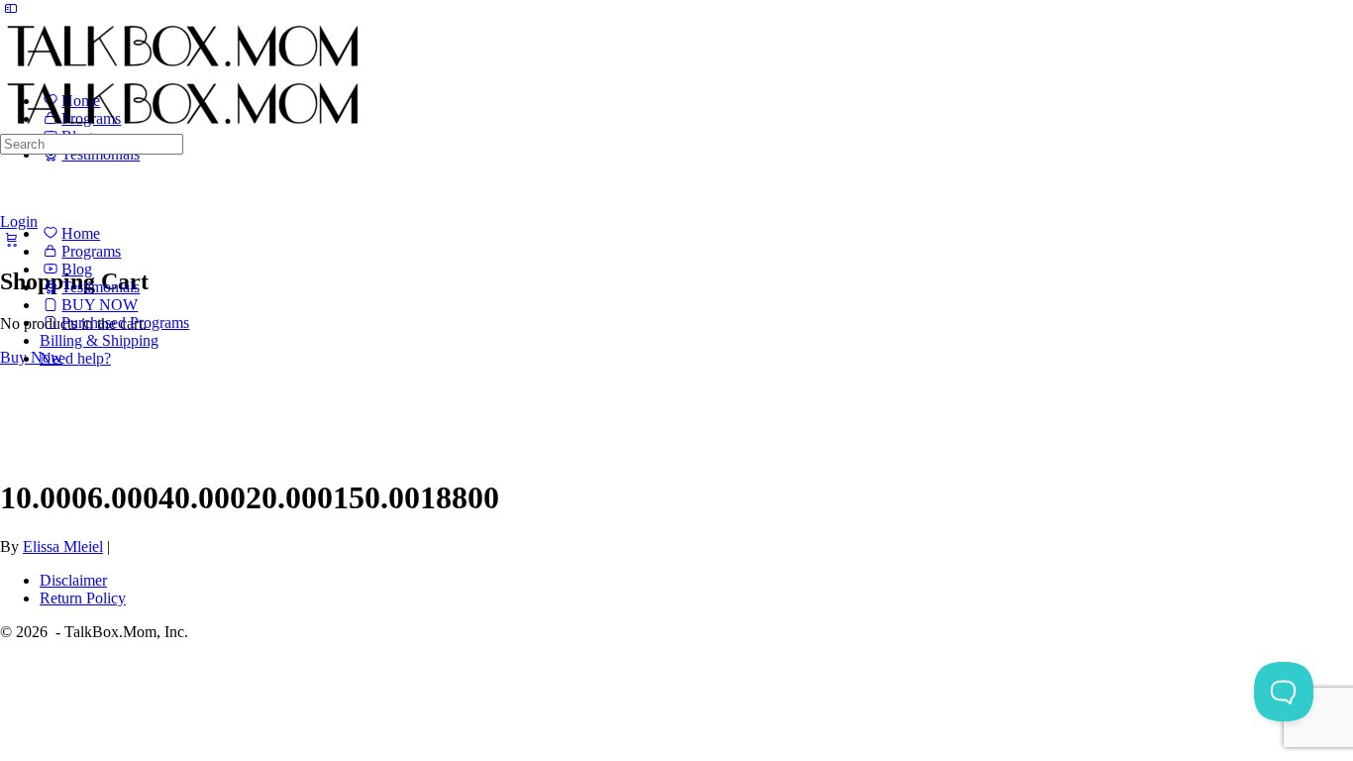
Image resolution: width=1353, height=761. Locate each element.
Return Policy (83, 598)
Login (19, 221)
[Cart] (11, 239)
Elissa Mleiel (63, 546)
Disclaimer (73, 580)
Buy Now (31, 357)
